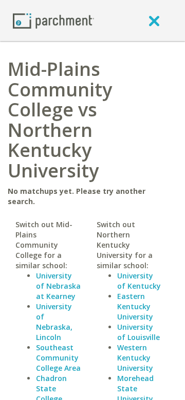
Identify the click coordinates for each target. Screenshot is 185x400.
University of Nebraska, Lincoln (54, 322)
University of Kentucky (139, 281)
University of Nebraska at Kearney (58, 286)
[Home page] (53, 20)
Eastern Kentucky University (135, 306)
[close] (154, 20)
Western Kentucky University (135, 358)
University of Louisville (138, 332)
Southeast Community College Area (58, 358)
